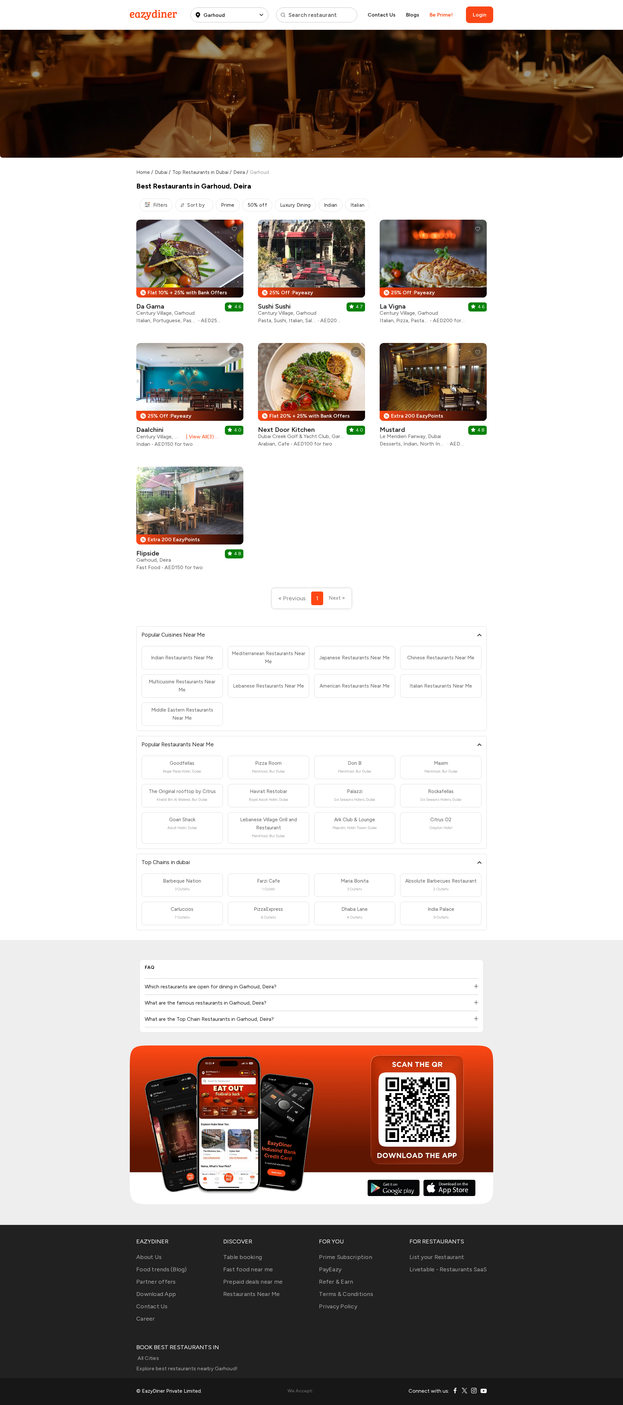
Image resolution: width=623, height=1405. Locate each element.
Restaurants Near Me (251, 1294)
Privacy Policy (338, 1306)
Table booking (242, 1257)
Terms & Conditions (346, 1294)
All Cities (147, 1358)
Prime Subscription (345, 1257)
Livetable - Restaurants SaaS (448, 1269)
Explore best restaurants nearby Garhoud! (187, 1368)
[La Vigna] (433, 274)
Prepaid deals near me (253, 1281)
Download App (156, 1294)
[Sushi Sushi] (311, 274)
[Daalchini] (189, 397)
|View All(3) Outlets (202, 437)
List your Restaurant (436, 1257)
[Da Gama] (189, 274)
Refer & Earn (336, 1281)
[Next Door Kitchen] (311, 397)
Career (145, 1318)
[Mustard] (433, 397)
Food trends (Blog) (161, 1269)
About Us (149, 1257)
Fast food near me (248, 1269)
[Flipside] (189, 521)
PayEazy (330, 1269)
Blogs (412, 15)
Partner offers (156, 1281)
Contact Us (382, 15)
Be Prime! (441, 15)
